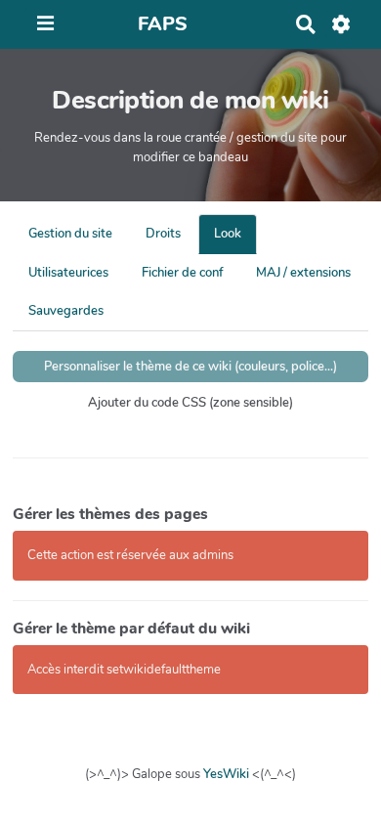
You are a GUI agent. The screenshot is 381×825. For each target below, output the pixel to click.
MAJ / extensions (303, 273)
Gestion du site (70, 233)
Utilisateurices (68, 273)
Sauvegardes (66, 311)
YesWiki (226, 774)
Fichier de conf (182, 273)
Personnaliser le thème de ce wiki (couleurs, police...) (190, 366)
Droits (163, 233)
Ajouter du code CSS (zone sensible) (190, 403)
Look (227, 233)
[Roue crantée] (341, 24)
